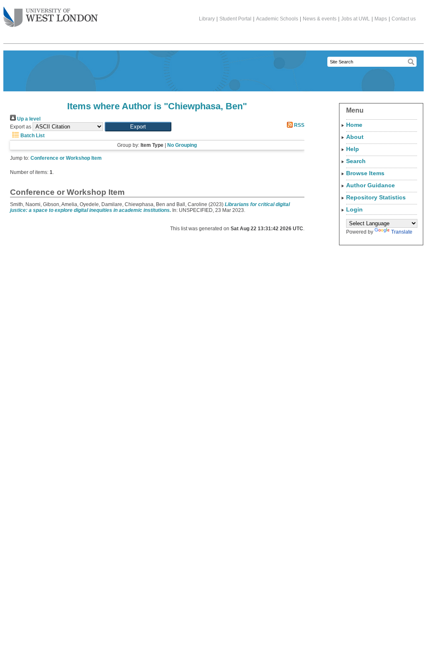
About (355, 136)
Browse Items (365, 173)
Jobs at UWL (355, 19)
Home (354, 124)
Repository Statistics (376, 197)
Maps (380, 19)
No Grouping (182, 145)
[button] (138, 126)
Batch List (32, 135)
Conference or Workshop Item (66, 158)
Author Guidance (370, 185)
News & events (320, 19)
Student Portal (235, 19)
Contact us (404, 19)
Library (207, 19)
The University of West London (50, 17)
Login (354, 209)
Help (352, 149)
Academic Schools (277, 19)
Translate (401, 232)
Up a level (28, 119)
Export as (20, 127)
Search (356, 161)
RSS (298, 125)
